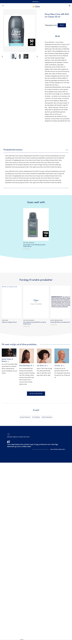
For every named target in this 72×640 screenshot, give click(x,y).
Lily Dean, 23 (41, 366)
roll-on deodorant (47, 417)
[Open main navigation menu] (69, 6)
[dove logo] (36, 6)
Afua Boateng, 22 (25, 366)
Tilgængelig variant (51, 25)
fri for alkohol (36, 417)
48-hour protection (25, 417)
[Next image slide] (38, 56)
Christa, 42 (58, 366)
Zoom (4, 14)
